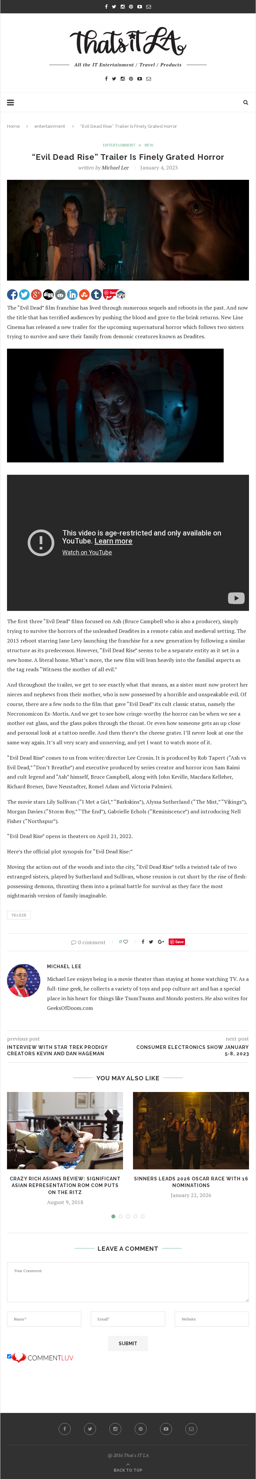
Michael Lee (115, 167)
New (149, 145)
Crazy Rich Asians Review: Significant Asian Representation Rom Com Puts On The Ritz (65, 1185)
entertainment (49, 126)
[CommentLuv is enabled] (42, 1356)
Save (179, 941)
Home (13, 126)
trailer (18, 915)
